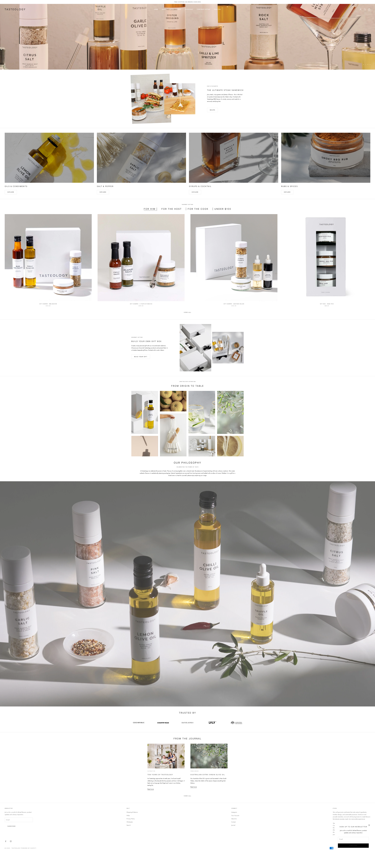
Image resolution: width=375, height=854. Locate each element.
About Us (234, 819)
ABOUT (179, 9)
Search (129, 825)
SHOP (164, 9)
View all (187, 312)
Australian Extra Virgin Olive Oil (207, 774)
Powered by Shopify (28, 848)
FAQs (128, 815)
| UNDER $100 (221, 209)
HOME (156, 9)
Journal (233, 825)
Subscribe (353, 845)
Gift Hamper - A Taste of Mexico (141, 303)
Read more (150, 789)
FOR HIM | (151, 209)
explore (103, 192)
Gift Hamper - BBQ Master (48, 303)
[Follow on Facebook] (6, 841)
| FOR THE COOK (197, 209)
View (365, 43)
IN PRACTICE (151, 771)
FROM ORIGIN (194, 771)
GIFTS (171, 9)
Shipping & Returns (132, 812)
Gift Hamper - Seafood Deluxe (234, 303)
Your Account (235, 815)
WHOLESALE (189, 9)
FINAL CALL (217, 9)
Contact (233, 822)
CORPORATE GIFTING (203, 9)
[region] (187, 37)
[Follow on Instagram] (11, 841)
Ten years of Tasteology (160, 774)
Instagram (234, 812)
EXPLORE (11, 192)
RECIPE (212, 110)
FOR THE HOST (171, 209)
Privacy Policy (131, 819)
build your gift (140, 357)
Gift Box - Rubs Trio (327, 303)
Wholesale (130, 822)
